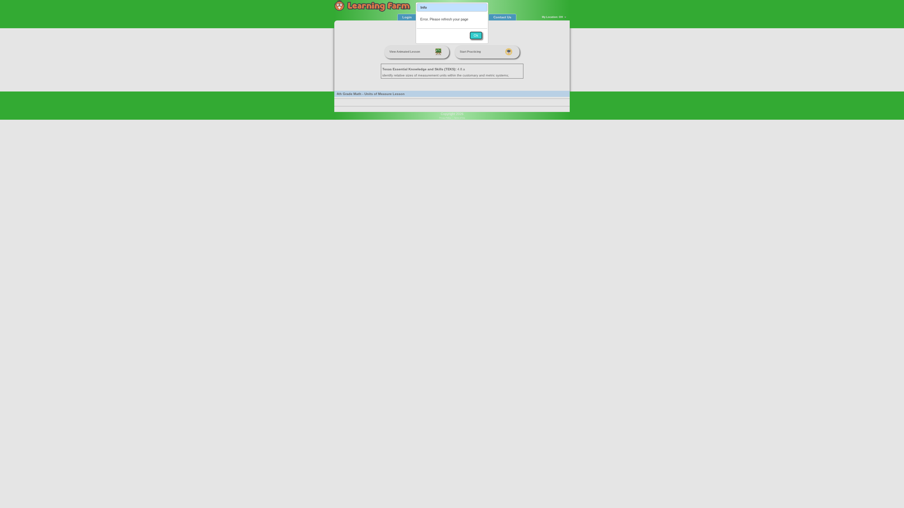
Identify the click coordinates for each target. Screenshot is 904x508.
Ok (476, 35)
